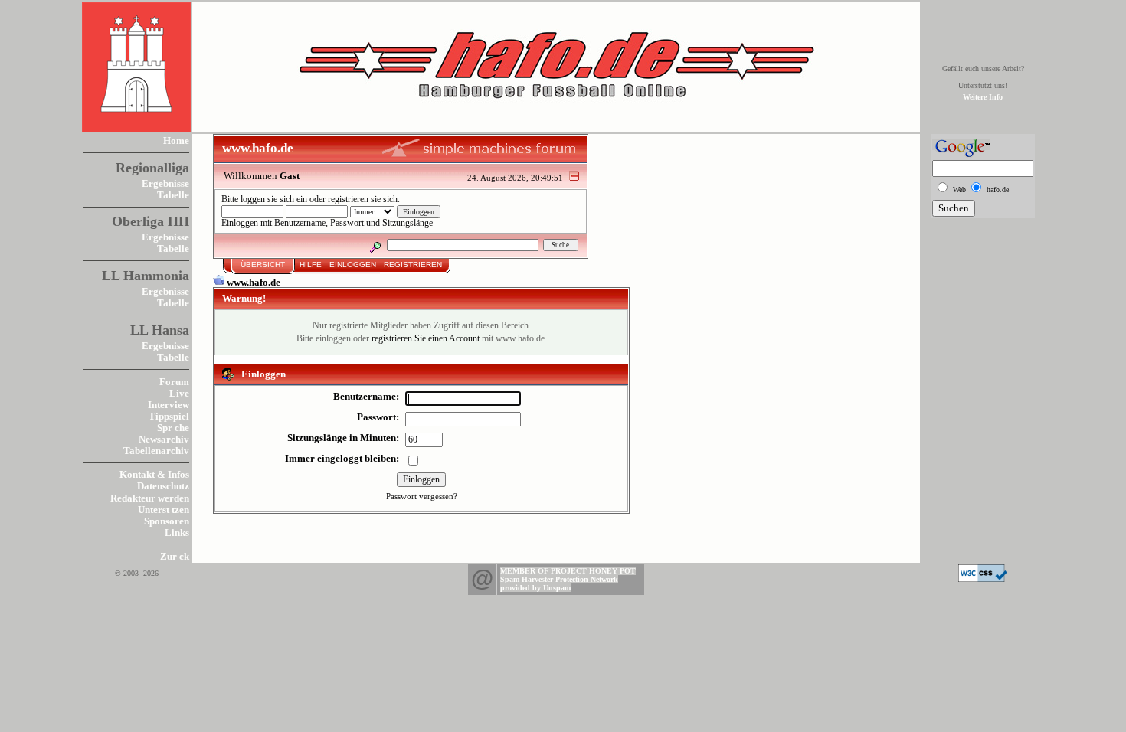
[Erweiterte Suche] (375, 244)
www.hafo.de (253, 282)
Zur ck (174, 556)
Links (177, 532)
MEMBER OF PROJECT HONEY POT (568, 571)
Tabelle (173, 195)
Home (176, 140)
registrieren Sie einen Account (426, 339)
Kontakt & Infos (154, 474)
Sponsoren (166, 521)
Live (179, 393)
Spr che (173, 427)
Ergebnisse (165, 183)
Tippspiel (169, 416)
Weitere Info (983, 97)
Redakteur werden (149, 498)
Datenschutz (163, 486)
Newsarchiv (164, 439)
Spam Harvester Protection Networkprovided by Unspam (559, 583)
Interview (168, 404)
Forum (174, 381)
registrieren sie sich (363, 199)
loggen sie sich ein (274, 199)
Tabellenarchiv (156, 450)
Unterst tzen (163, 509)
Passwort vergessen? (421, 496)
